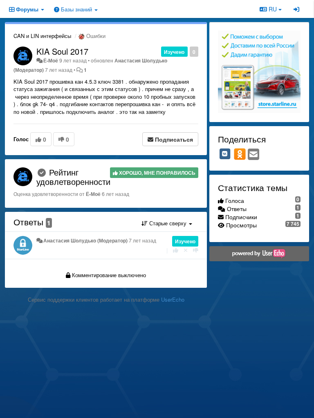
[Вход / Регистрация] (296, 9)
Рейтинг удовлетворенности (73, 176)
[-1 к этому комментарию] (195, 250)
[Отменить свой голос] (186, 250)
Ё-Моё (50, 60)
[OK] (240, 154)
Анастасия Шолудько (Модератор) (85, 240)
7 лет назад (142, 240)
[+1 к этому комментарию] (175, 250)
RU (272, 9)
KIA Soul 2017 (62, 51)
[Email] (253, 155)
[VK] (225, 154)
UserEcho (172, 299)
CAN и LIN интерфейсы (42, 36)
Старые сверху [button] (168, 223)
